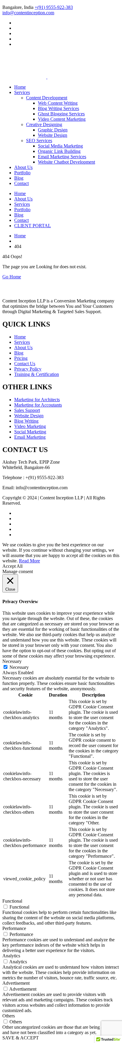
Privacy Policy (27, 368)
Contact (21, 183)
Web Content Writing (58, 103)
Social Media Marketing (60, 145)
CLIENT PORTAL (32, 225)
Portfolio (22, 172)
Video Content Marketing (62, 119)
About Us (23, 167)
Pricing (21, 358)
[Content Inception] (24, 62)
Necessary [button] (12, 661)
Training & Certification (36, 374)
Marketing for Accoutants (38, 404)
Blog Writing (26, 421)
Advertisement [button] (16, 983)
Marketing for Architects (37, 399)
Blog (18, 178)
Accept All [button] (12, 566)
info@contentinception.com (28, 12)
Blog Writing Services (58, 108)
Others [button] (8, 1015)
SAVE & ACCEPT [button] (20, 1037)
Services (22, 92)
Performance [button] (14, 928)
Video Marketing (30, 426)
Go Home (11, 276)
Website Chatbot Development (66, 161)
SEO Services (39, 140)
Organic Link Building (59, 151)
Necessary (19, 667)
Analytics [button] (11, 955)
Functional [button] (12, 901)
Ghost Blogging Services (61, 113)
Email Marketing (30, 437)
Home (20, 87)
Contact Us (24, 363)
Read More (29, 560)
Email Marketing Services (62, 156)
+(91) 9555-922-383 (54, 7)
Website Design (52, 135)
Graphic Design (53, 129)
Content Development (46, 97)
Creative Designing (44, 124)
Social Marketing (30, 431)
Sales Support (27, 410)
